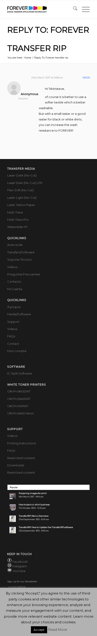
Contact (13, 343)
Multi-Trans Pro (18, 219)
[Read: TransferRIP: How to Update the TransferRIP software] (13, 530)
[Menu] (83, 9)
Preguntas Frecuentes (23, 274)
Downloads (15, 465)
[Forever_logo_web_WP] (40, 9)
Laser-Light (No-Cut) (22, 197)
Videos (12, 267)
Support (13, 321)
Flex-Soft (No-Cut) (20, 190)
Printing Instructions (21, 443)
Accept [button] (39, 629)
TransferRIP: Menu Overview (33, 516)
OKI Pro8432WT (18, 391)
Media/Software (19, 314)
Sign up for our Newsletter (22, 581)
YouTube (18, 571)
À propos (14, 307)
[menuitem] (73, 9)
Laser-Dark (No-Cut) (22, 175)
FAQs (11, 336)
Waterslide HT (17, 227)
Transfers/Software (21, 252)
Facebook (20, 561)
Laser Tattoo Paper (21, 205)
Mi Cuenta (14, 289)
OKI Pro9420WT (18, 399)
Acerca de (15, 245)
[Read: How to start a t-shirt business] (13, 507)
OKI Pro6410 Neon (20, 413)
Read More (57, 629)
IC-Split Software (19, 373)
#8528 (86, 77)
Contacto (14, 281)
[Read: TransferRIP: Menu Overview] (13, 519)
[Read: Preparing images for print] (13, 496)
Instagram (19, 566)
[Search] (73, 9)
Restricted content (21, 458)
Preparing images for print (33, 493)
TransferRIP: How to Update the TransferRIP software (46, 527)
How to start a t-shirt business (34, 504)
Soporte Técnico (19, 259)
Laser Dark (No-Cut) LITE (24, 183)
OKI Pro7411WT (17, 406)
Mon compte (16, 351)
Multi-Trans (15, 212)
